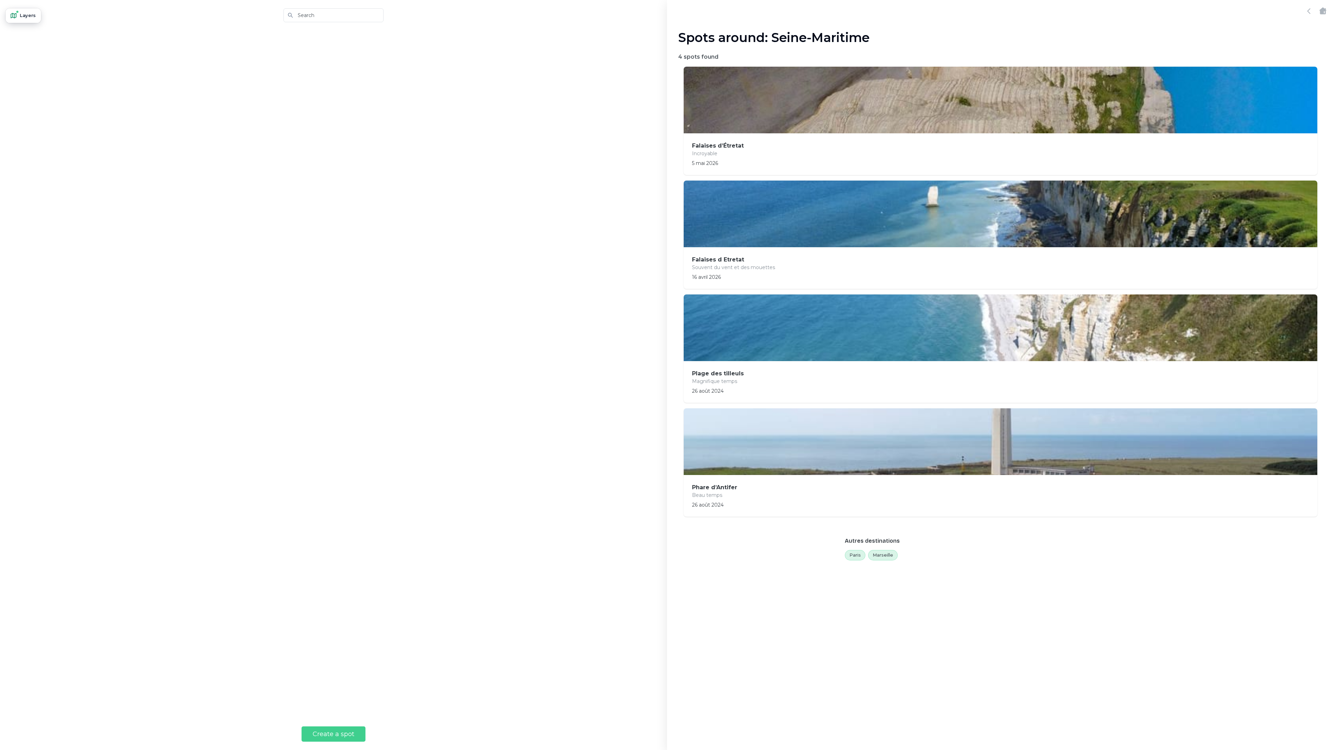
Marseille (883, 555)
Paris (855, 555)
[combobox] (333, 15)
